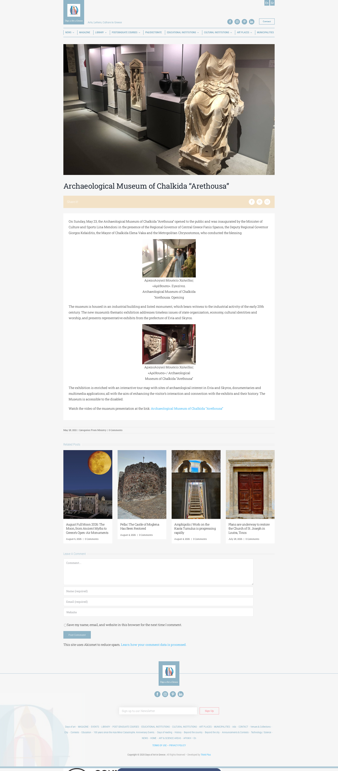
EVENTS (95, 726)
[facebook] (230, 21)
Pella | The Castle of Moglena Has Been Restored (139, 526)
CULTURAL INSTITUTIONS (184, 726)
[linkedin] (251, 21)
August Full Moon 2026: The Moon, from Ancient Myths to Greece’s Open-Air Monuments (87, 528)
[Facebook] (252, 202)
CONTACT (243, 726)
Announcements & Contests (235, 732)
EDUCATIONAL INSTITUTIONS (155, 726)
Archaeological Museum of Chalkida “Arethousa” (187, 408)
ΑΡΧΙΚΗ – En (189, 738)
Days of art (70, 726)
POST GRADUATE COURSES (125, 726)
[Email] (267, 202)
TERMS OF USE (159, 745)
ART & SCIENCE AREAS (170, 738)
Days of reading (164, 732)
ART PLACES (205, 726)
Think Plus (206, 754)
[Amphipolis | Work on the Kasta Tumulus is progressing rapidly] (196, 452)
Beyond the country (193, 732)
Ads (234, 726)
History (178, 732)
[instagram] (237, 21)
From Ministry (99, 430)
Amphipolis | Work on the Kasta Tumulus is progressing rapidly (195, 528)
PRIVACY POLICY (177, 745)
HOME (153, 738)
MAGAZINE (83, 726)
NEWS (145, 738)
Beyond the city (212, 732)
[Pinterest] (259, 202)
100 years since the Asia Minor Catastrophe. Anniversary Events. (124, 732)
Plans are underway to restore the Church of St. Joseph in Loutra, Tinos (249, 528)
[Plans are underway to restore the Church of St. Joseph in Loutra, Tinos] (250, 452)
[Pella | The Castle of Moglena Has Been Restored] (142, 452)
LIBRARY (105, 726)
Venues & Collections (261, 726)
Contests (75, 732)
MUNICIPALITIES (222, 726)
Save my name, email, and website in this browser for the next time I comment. (124, 625)
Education (86, 732)
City (66, 732)
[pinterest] (244, 21)
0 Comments (115, 430)
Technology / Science (261, 732)
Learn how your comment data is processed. (153, 644)
